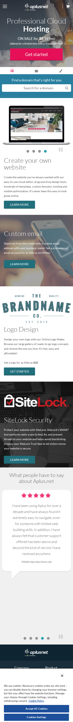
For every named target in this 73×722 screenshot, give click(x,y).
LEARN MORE (19, 204)
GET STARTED (19, 371)
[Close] (62, 675)
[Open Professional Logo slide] (61, 70)
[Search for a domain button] (67, 88)
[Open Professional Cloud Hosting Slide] (12, 70)
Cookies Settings (36, 717)
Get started (36, 54)
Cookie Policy (36, 700)
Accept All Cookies (36, 708)
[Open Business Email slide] (36, 70)
